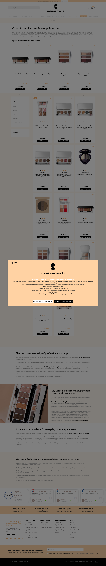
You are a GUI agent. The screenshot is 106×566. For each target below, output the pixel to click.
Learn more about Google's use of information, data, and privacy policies (53, 294)
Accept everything (64, 301)
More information (53, 292)
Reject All (14, 263)
